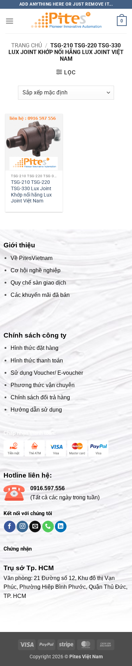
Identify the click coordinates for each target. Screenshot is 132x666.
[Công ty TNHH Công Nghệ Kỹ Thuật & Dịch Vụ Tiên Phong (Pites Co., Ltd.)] (66, 21)
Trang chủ (26, 45)
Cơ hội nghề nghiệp (36, 270)
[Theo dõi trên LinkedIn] (61, 527)
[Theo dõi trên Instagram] (22, 527)
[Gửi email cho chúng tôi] (35, 527)
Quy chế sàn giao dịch (38, 283)
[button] (9, 20)
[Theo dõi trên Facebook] (9, 527)
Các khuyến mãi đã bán (40, 295)
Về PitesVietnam (31, 258)
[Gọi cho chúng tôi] (48, 527)
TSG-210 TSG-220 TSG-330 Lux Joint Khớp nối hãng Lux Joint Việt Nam (31, 191)
